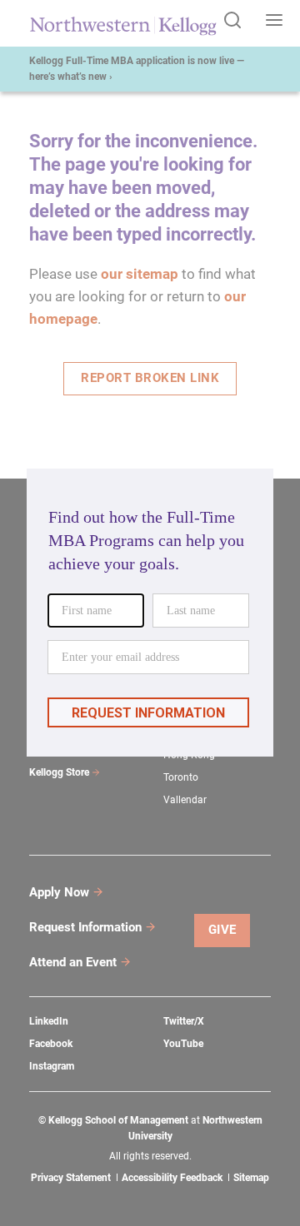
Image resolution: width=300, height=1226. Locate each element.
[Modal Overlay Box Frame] (150, 613)
